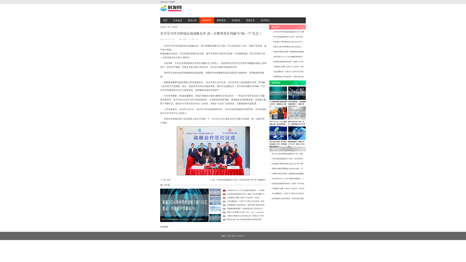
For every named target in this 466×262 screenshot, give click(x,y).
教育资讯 (221, 20)
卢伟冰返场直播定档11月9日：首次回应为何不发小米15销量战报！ (298, 37)
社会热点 (177, 20)
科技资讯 (206, 20)
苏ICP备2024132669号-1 (236, 236)
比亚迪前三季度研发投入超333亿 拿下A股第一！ (291, 42)
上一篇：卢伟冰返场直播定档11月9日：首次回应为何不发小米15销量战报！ (238, 180)
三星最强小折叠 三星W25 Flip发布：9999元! (243, 198)
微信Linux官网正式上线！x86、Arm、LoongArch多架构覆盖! (250, 212)
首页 (165, 20)
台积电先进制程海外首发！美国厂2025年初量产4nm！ (247, 194)
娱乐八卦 (192, 20)
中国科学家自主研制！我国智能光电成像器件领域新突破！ (183, 222)
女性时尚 (236, 20)
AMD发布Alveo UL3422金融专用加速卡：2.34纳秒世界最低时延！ (252, 190)
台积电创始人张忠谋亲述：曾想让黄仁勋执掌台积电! (247, 205)
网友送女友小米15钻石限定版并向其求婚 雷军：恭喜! (247, 219)
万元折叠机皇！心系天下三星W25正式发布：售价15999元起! (250, 201)
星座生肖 (250, 20)
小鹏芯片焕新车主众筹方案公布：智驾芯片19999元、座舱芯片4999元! (253, 216)
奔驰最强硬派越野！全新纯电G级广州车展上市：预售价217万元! (251, 208)
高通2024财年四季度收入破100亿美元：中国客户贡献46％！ (295, 47)
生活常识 (265, 20)
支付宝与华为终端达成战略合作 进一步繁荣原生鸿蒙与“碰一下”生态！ (299, 32)
